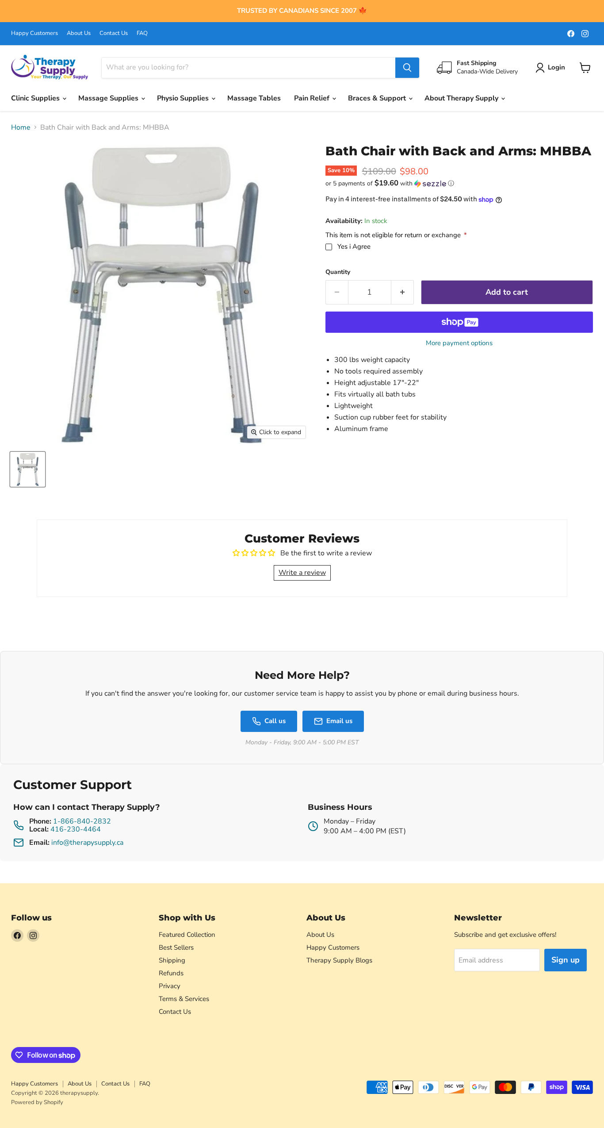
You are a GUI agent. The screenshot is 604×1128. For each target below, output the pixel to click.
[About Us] (302, 11)
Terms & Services (184, 998)
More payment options (459, 343)
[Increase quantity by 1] (402, 292)
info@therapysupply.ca (87, 842)
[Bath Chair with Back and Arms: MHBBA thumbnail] (27, 469)
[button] (459, 183)
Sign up (565, 960)
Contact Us (113, 33)
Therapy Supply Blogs (339, 960)
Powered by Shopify (37, 1102)
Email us (339, 720)
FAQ (142, 33)
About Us (79, 33)
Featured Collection (187, 934)
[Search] (407, 68)
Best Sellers (176, 947)
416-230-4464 (75, 829)
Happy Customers (34, 33)
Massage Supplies (109, 98)
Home (21, 127)
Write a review (302, 572)
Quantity (337, 272)
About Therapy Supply (462, 98)
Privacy (169, 986)
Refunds (171, 973)
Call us (275, 720)
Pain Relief (312, 98)
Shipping (172, 960)
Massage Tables (254, 98)
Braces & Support (378, 98)
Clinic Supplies (36, 98)
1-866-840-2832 (82, 821)
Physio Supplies (183, 98)
